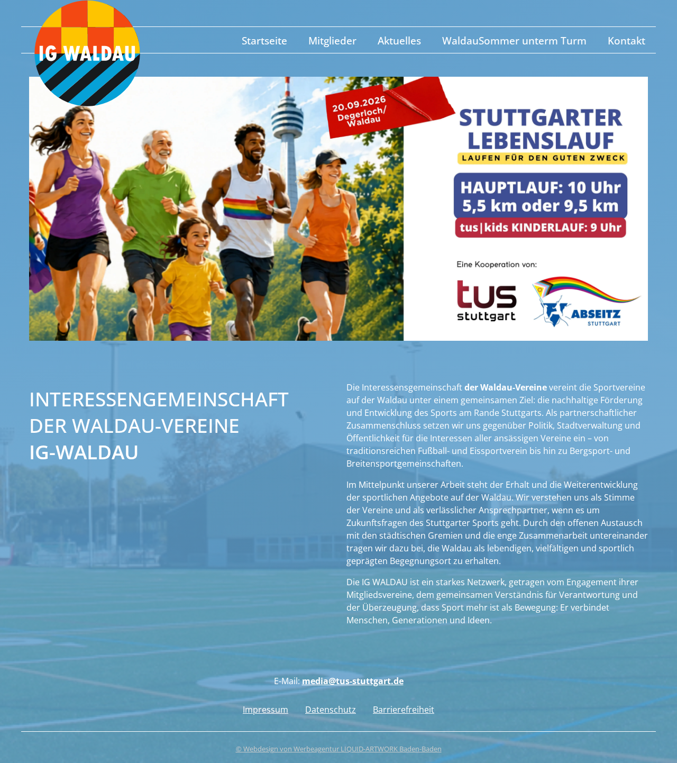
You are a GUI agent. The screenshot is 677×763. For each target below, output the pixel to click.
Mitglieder (332, 40)
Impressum (265, 709)
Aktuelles (399, 40)
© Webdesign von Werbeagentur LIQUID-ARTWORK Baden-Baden (339, 748)
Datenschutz (330, 709)
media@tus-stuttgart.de (353, 681)
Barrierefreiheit (403, 709)
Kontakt (626, 40)
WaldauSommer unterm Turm (514, 40)
